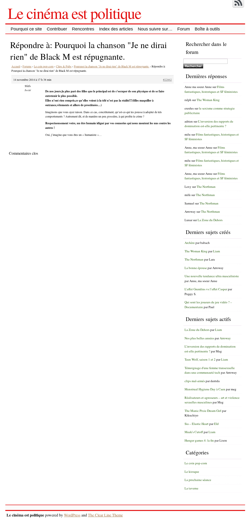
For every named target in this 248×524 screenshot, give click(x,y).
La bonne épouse (196, 268)
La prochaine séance (198, 480)
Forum (183, 29)
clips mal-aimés (195, 381)
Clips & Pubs (63, 66)
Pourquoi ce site (26, 29)
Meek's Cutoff (194, 432)
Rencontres (83, 29)
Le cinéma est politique (74, 12)
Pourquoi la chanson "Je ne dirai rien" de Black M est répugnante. (111, 66)
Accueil (15, 66)
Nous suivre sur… (155, 29)
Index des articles (116, 29)
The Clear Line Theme (105, 514)
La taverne (191, 488)
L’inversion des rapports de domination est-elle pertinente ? (209, 123)
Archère (190, 242)
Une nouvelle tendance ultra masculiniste (212, 276)
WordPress (72, 514)
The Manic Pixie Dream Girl (203, 410)
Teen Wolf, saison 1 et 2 (200, 359)
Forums (27, 66)
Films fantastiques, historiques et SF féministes (211, 89)
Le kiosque (192, 471)
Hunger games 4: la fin (199, 440)
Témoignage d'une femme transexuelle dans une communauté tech (210, 370)
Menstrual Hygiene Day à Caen (205, 389)
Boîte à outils (207, 29)
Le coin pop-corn (44, 66)
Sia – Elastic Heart (197, 424)
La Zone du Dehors (210, 220)
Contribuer (57, 29)
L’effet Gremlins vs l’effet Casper (206, 289)
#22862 (167, 79)
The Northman (206, 186)
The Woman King (208, 100)
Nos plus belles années (199, 338)
